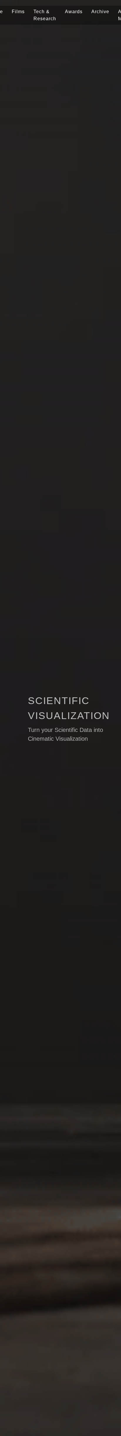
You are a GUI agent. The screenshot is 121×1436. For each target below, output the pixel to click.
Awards (74, 11)
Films (18, 11)
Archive (100, 11)
